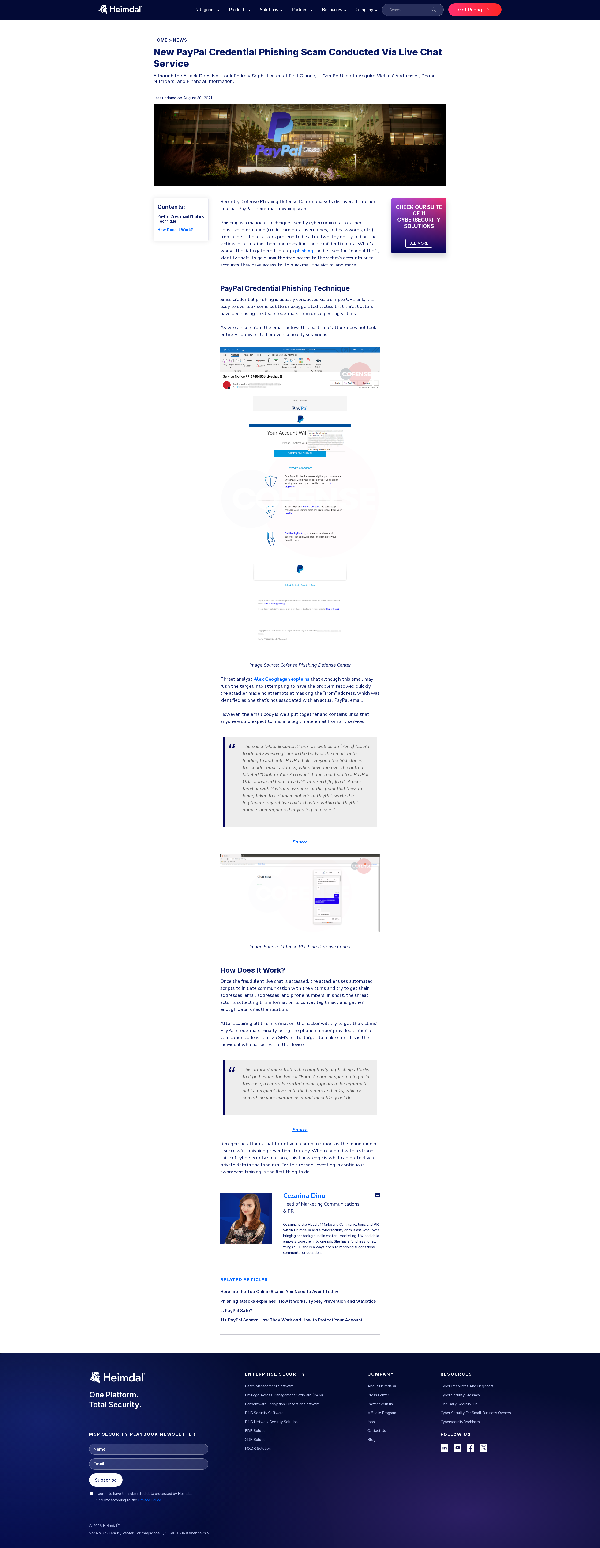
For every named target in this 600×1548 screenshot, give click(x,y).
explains (300, 679)
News (180, 40)
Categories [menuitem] (204, 9)
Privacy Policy (149, 1500)
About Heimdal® (382, 1386)
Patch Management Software (269, 1386)
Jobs (371, 1421)
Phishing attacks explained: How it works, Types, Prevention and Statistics (298, 1301)
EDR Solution (256, 1430)
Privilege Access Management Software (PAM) (284, 1395)
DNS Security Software (264, 1412)
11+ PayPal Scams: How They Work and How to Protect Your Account (291, 1319)
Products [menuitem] (238, 9)
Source (300, 842)
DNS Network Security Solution (271, 1421)
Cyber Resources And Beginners (467, 1386)
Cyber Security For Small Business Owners (476, 1412)
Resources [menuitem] (332, 9)
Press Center (378, 1395)
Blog (371, 1439)
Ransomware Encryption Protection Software (282, 1404)
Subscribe (106, 1480)
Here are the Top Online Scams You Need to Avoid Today (279, 1291)
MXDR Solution (258, 1448)
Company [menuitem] (364, 9)
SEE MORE (418, 243)
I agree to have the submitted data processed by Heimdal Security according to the (144, 1497)
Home (161, 40)
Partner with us (380, 1404)
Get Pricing (470, 10)
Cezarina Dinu (304, 1195)
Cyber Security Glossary (460, 1395)
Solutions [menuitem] (269, 9)
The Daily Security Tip (459, 1404)
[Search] (434, 9)
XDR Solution (256, 1439)
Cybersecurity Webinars (460, 1421)
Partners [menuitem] (300, 9)
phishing (304, 251)
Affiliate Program (382, 1412)
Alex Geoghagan (272, 679)
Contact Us (377, 1430)
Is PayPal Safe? (236, 1310)
